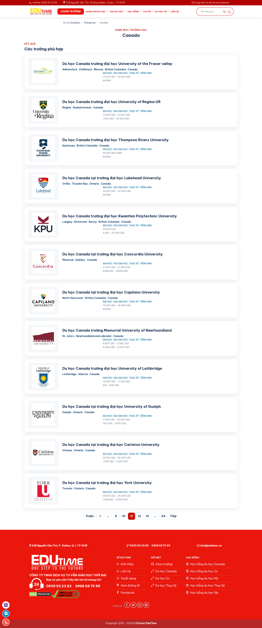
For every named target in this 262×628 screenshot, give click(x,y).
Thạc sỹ (134, 73)
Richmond (80, 221)
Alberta (83, 374)
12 (139, 516)
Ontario (94, 183)
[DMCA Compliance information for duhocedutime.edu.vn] (65, 594)
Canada (132, 69)
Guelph (66, 412)
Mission (98, 69)
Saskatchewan (82, 107)
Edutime (75, 22)
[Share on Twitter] (133, 605)
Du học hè (161, 11)
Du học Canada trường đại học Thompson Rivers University (115, 140)
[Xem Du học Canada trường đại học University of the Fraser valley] (43, 71)
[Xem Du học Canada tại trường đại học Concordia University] (43, 262)
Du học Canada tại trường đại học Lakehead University (111, 178)
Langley (67, 221)
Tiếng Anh (146, 73)
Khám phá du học (96, 11)
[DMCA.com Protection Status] (40, 594)
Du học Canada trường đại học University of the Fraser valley (117, 63)
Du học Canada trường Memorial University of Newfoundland (117, 330)
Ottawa (67, 450)
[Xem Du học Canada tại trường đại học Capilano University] (43, 300)
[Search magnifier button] (229, 12)
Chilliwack (85, 69)
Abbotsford (69, 69)
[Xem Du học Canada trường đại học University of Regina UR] (43, 109)
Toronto (67, 488)
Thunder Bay (80, 183)
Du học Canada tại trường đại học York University (107, 482)
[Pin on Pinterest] (146, 605)
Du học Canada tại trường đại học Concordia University (112, 254)
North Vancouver (72, 298)
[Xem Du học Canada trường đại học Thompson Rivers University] (43, 147)
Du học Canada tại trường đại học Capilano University (111, 292)
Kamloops (68, 145)
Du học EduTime (146, 623)
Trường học (90, 22)
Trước (90, 516)
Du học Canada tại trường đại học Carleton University (111, 444)
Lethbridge (69, 374)
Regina (66, 107)
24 (163, 516)
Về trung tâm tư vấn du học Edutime (210, 2)
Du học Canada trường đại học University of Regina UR (111, 102)
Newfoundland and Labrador (94, 336)
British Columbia (115, 69)
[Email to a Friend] (140, 605)
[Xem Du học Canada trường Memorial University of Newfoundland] (43, 338)
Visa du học (116, 11)
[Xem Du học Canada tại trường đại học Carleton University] (43, 452)
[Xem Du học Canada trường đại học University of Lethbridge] (43, 376)
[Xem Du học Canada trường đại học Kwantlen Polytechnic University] (43, 224)
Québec (80, 259)
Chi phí (147, 11)
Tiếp (173, 516)
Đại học (107, 73)
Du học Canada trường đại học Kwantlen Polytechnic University (119, 216)
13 (147, 516)
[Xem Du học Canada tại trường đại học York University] (43, 490)
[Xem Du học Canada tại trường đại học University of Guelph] (43, 414)
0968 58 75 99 (160, 545)
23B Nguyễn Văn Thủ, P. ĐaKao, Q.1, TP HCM (59, 545)
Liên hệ (175, 11)
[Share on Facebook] (127, 605)
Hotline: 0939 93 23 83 (45, 2)
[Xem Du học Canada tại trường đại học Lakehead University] (43, 186)
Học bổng (133, 11)
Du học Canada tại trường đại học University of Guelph (111, 406)
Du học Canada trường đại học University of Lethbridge (112, 368)
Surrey (93, 221)
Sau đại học (120, 73)
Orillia (66, 183)
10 (123, 516)
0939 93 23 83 (139, 545)
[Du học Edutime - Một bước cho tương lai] (40, 11)
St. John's (68, 336)
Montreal (68, 259)
